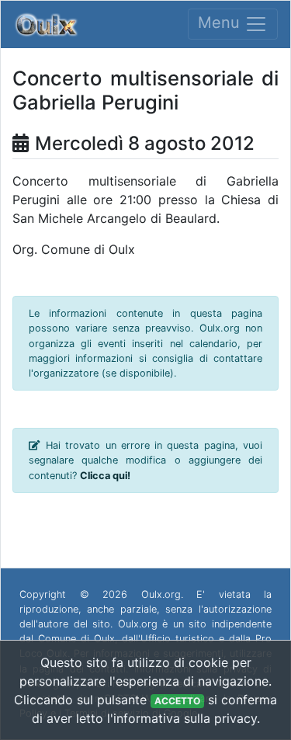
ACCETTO (177, 701)
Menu (221, 23)
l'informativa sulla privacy (182, 718)
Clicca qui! (105, 475)
